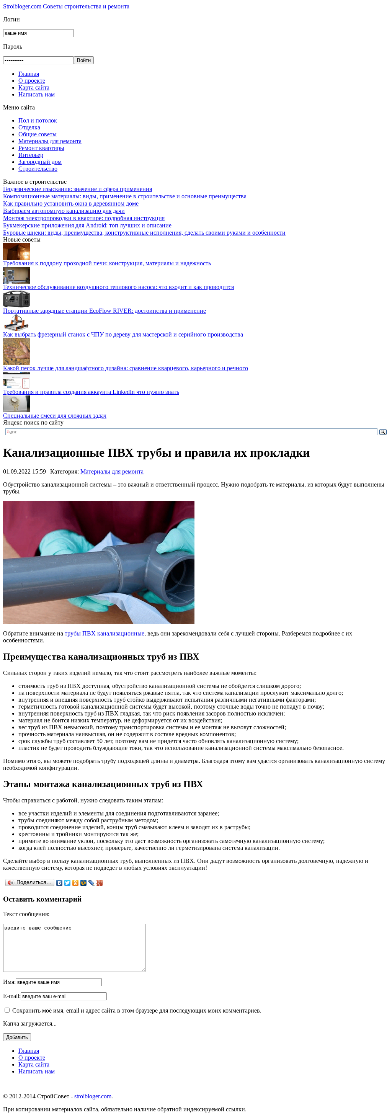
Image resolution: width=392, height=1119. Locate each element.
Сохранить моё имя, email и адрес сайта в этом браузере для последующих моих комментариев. (136, 1010)
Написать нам (36, 94)
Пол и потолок (37, 120)
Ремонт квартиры (41, 148)
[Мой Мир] (84, 883)
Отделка (29, 127)
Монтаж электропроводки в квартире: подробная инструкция (84, 218)
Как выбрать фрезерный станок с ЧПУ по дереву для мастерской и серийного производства (123, 334)
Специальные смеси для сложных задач (54, 415)
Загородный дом (40, 161)
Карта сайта (33, 87)
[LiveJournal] (92, 883)
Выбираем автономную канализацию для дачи (64, 210)
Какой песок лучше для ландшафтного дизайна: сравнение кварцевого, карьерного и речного (125, 368)
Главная (28, 73)
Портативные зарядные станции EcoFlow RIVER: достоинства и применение (104, 310)
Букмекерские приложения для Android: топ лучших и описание (87, 225)
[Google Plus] (100, 883)
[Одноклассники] (76, 883)
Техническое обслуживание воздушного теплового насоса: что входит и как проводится (118, 287)
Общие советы (37, 134)
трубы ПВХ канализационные (104, 633)
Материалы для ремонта (50, 141)
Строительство (37, 168)
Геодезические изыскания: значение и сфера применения (77, 189)
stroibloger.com (92, 1096)
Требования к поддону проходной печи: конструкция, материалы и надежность (107, 263)
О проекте (31, 80)
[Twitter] (68, 883)
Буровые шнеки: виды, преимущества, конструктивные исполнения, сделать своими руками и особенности (144, 232)
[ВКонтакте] (60, 883)
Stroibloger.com (66, 6)
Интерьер (30, 155)
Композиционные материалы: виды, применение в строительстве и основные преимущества (125, 196)
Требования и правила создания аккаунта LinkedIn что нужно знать (91, 392)
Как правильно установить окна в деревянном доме (71, 203)
